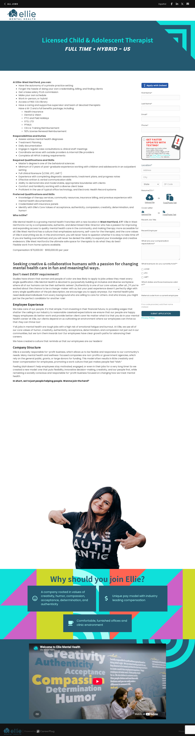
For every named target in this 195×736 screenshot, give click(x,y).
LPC (146, 273)
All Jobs (12, 4)
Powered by (30, 731)
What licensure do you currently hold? (159, 264)
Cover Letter (147, 208)
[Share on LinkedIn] (177, 4)
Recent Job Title (148, 220)
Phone (144, 125)
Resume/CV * (147, 190)
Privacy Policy (155, 157)
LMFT (146, 277)
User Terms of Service (161, 155)
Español (162, 4)
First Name (146, 93)
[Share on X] (182, 4)
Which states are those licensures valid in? (159, 283)
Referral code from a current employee (159, 295)
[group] (97, 525)
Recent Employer (149, 230)
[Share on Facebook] (171, 4)
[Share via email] (187, 3)
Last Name (146, 103)
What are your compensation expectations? (155, 242)
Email (144, 114)
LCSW (146, 269)
